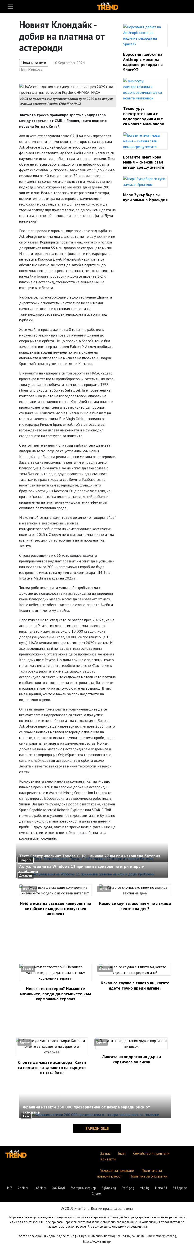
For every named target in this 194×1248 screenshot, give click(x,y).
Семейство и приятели (151, 1153)
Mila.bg (145, 1188)
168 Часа (40, 1188)
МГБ (9, 1188)
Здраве (104, 889)
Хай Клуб (58, 1188)
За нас (105, 1153)
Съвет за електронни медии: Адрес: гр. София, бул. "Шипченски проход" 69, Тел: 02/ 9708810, (81, 1236)
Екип (122, 1153)
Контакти (108, 1159)
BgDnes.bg (108, 1188)
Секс (26, 1116)
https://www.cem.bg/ (97, 1242)
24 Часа (23, 1188)
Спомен (97, 1194)
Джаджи (25, 876)
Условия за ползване (117, 1170)
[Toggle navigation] (10, 6)
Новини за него (33, 62)
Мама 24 (161, 1188)
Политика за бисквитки (148, 1176)
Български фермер (83, 1188)
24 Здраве (179, 1188)
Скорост (25, 860)
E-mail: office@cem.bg (161, 1236)
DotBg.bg (128, 1188)
